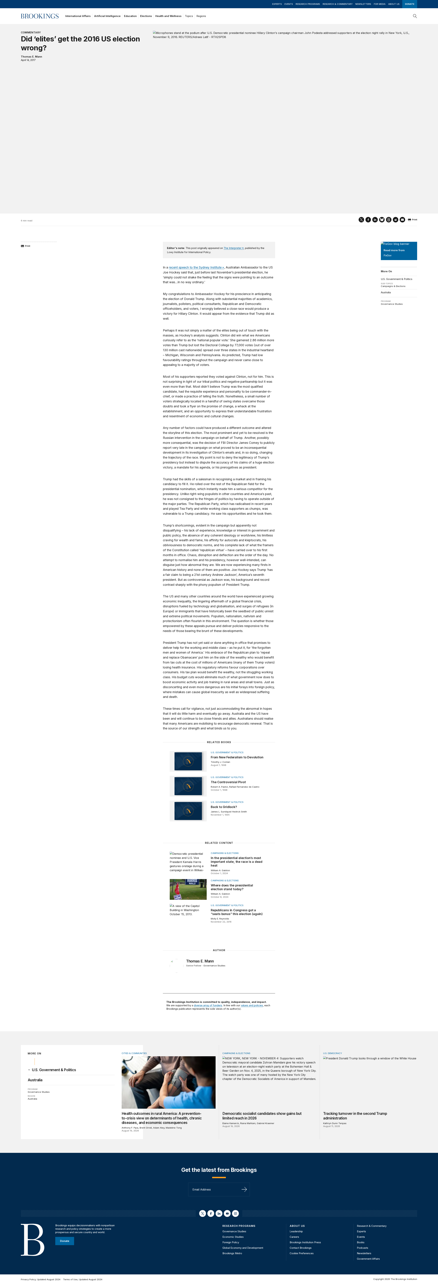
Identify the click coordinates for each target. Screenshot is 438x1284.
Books (360, 1242)
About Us (394, 4)
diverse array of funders (208, 1005)
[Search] (415, 16)
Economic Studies (233, 1236)
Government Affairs (368, 1258)
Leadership (296, 1231)
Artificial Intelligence (107, 16)
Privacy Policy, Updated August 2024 (40, 1279)
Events (289, 4)
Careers (294, 1236)
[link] (54, 1070)
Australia (386, 292)
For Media (379, 4)
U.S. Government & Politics (396, 279)
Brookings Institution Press (305, 1242)
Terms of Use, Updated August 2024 (82, 1279)
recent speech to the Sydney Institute (195, 267)
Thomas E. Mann (31, 56)
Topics (189, 16)
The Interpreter (232, 248)
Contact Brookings (301, 1247)
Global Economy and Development (242, 1247)
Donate (409, 4)
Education (130, 16)
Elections (146, 16)
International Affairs (78, 16)
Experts (277, 4)
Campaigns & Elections (393, 286)
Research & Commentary (338, 4)
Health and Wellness (168, 16)
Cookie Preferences (302, 1253)
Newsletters (363, 4)
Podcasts (362, 1247)
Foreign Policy (230, 1242)
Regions (201, 16)
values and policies (252, 1005)
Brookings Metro (232, 1253)
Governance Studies (392, 304)
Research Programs (308, 4)
